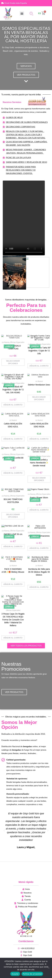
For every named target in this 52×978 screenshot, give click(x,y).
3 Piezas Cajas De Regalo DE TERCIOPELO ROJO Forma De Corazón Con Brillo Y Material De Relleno (13, 619)
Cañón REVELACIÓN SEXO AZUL (13, 425)
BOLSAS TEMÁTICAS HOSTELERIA (13, 500)
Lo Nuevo (31, 344)
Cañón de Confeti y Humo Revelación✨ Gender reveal (39, 462)
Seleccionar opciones (13, 362)
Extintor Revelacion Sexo (39, 384)
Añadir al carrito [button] (39, 366)
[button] (22, 13)
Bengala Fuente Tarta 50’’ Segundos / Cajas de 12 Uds (39, 350)
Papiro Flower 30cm (39, 497)
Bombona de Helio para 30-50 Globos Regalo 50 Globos (39, 572)
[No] (48, 967)
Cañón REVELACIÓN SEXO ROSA (39, 425)
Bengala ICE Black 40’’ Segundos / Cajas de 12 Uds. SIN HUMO (13, 389)
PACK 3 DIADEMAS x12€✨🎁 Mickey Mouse (13, 570)
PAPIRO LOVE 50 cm (13, 534)
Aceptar (15, 974)
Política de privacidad (32, 974)
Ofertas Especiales (43, 344)
